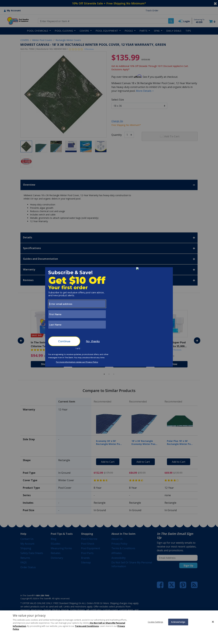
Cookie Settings (155, 621)
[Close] (212, 621)
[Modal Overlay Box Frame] (109, 317)
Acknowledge (178, 621)
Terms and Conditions (87, 626)
